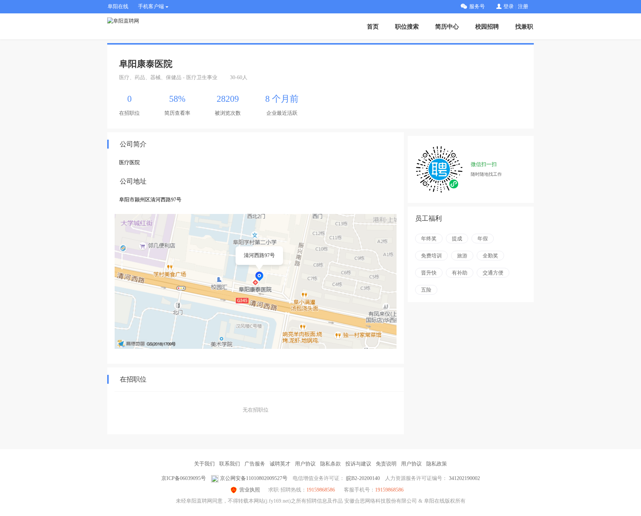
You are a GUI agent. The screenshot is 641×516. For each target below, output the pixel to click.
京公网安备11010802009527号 (253, 478)
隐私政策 (436, 464)
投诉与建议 (358, 464)
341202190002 (464, 478)
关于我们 (204, 464)
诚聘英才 (280, 464)
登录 (508, 6)
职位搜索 (407, 26)
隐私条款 (330, 464)
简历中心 (447, 26)
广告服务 (254, 464)
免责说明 (386, 464)
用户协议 (305, 464)
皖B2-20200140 (363, 478)
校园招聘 (487, 26)
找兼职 (524, 26)
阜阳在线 (118, 6)
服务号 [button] (477, 6)
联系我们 (229, 464)
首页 (373, 26)
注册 (523, 6)
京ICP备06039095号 (183, 478)
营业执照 (249, 490)
